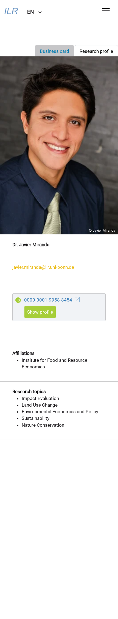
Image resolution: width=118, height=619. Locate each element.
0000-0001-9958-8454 (48, 300)
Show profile (40, 312)
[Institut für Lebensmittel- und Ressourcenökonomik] (11, 11)
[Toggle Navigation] (106, 11)
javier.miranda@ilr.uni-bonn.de (43, 267)
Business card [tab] (54, 51)
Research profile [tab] (96, 51)
